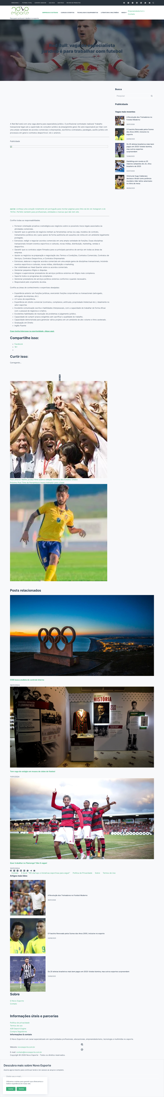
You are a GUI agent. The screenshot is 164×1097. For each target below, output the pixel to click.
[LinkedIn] (137, 3)
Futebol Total (27, 3)
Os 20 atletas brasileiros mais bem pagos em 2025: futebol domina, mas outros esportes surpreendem (88, 972)
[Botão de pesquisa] (151, 96)
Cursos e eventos (67, 12)
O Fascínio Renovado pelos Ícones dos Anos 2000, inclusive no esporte (140, 131)
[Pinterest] (59, 378)
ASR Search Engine (18, 1028)
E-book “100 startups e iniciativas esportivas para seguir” (45, 873)
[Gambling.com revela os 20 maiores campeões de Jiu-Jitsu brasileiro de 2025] (119, 166)
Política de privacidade (19, 1023)
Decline (21, 1089)
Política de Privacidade (82, 873)
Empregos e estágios (50, 12)
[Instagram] (132, 3)
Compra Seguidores (18, 1031)
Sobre (97, 873)
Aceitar (10, 1089)
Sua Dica (52, 3)
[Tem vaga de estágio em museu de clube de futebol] (82, 727)
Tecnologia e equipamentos (87, 12)
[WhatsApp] (145, 3)
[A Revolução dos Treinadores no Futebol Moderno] (119, 120)
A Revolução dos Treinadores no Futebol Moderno (67, 895)
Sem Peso (61, 3)
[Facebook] (124, 3)
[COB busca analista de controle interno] (82, 635)
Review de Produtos (73, 3)
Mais (123, 12)
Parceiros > (15, 3)
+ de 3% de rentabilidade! (144, 12)
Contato (14, 873)
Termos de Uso (109, 873)
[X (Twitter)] (128, 3)
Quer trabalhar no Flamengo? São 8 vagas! (28, 863)
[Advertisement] (59, 104)
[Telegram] (31, 871)
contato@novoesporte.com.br (29, 1052)
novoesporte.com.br (26, 1047)
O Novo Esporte (17, 1001)
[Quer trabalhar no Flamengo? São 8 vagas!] (82, 818)
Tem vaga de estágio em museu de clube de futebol (32, 771)
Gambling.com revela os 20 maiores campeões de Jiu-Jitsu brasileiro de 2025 (139, 163)
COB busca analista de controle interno (27, 680)
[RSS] (141, 3)
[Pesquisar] (153, 3)
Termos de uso (16, 1025)
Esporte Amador (40, 3)
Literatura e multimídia (110, 12)
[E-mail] (149, 3)
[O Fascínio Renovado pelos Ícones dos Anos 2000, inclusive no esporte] (119, 134)
